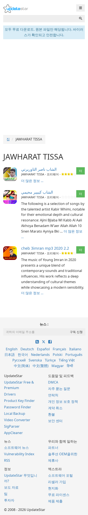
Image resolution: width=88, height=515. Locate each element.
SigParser (12, 426)
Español (43, 349)
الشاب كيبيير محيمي (37, 192)
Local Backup (14, 413)
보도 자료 (11, 487)
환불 (51, 414)
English (12, 349)
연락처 (53, 395)
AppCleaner (13, 432)
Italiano (75, 349)
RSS (7, 460)
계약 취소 (55, 408)
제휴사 (53, 460)
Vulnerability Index (19, 454)
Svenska (35, 360)
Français (59, 349)
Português (73, 354)
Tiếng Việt (67, 360)
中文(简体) (22, 365)
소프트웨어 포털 (60, 475)
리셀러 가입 (57, 481)
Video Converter (17, 420)
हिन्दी (70, 365)
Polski (57, 354)
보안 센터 (55, 420)
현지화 (53, 488)
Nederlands (40, 354)
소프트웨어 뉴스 (16, 447)
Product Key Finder (19, 400)
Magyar (57, 365)
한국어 (23, 354)
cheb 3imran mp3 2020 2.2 (45, 248)
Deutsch (27, 349)
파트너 (53, 447)
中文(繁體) (40, 365)
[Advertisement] (44, 86)
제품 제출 (55, 501)
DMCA (53, 382)
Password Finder (17, 407)
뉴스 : (44, 324)
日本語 (9, 354)
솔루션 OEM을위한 (62, 454)
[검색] (80, 18)
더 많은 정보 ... (32, 180)
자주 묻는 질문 (59, 388)
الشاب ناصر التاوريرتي (39, 169)
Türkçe (50, 360)
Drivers (10, 394)
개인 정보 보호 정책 (63, 401)
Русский (19, 360)
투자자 (9, 500)
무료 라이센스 (58, 494)
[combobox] (39, 18)
